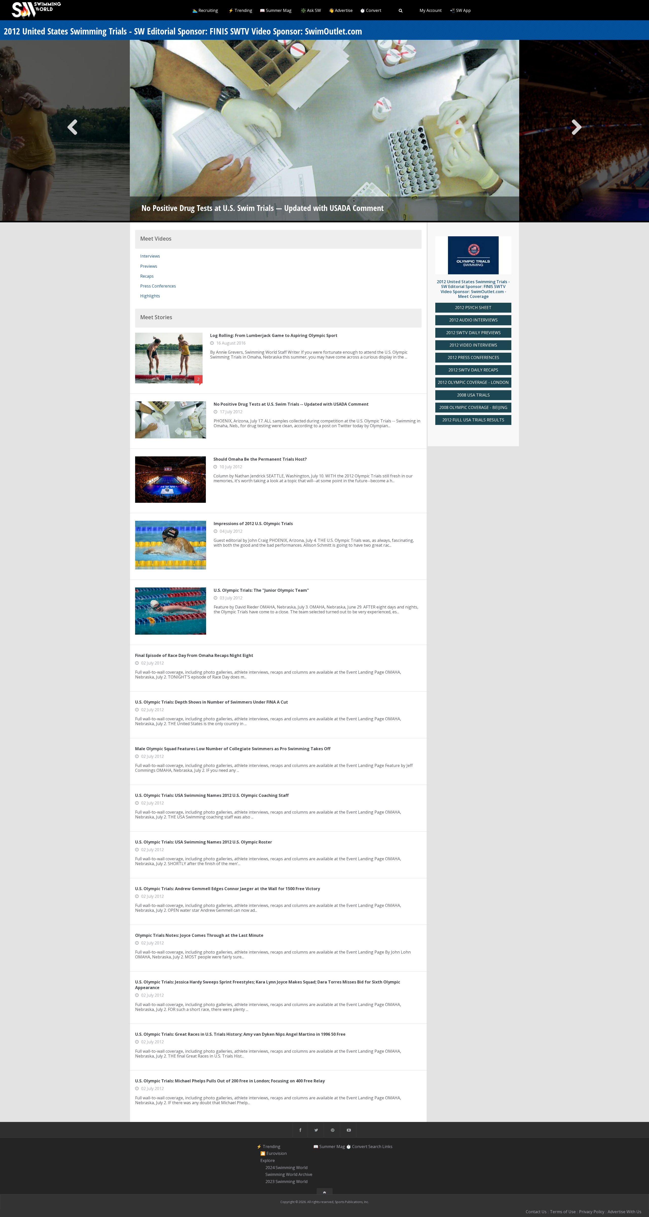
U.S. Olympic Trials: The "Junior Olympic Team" (261, 590)
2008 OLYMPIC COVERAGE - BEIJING (473, 407)
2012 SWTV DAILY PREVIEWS (473, 332)
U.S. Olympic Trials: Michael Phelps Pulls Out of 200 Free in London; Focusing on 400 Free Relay (230, 1081)
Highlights (150, 296)
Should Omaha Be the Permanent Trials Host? (260, 459)
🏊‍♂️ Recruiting (205, 10)
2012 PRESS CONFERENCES (473, 357)
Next (576, 131)
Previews (148, 266)
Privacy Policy (591, 1211)
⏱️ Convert (370, 10)
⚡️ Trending (240, 10)
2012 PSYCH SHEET (473, 307)
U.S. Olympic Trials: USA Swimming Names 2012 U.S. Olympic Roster (203, 842)
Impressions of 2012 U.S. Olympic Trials (253, 523)
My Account (431, 10)
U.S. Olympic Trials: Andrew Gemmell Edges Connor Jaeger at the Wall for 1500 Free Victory (227, 888)
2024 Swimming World (286, 1167)
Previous (72, 131)
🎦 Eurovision (273, 1153)
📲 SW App (460, 10)
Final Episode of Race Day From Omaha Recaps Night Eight (194, 655)
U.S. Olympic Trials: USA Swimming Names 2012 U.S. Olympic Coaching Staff (212, 795)
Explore (267, 1160)
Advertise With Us (624, 1211)
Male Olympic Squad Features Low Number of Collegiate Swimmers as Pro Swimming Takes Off (232, 748)
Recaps (147, 276)
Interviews (150, 256)
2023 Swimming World (286, 1181)
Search (374, 1146)
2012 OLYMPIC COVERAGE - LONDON (473, 382)
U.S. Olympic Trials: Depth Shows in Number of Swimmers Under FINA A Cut (211, 702)
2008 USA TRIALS (473, 395)
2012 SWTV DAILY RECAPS (473, 370)
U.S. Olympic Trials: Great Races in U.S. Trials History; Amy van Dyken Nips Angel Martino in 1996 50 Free (240, 1034)
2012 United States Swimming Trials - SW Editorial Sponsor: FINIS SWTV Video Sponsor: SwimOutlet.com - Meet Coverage (473, 289)
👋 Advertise (341, 10)
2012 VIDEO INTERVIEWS (473, 345)
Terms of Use (563, 1211)
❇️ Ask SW (311, 10)
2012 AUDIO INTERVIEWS (473, 320)
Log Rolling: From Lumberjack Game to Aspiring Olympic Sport (273, 335)
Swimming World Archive (288, 1174)
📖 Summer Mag (276, 10)
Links (387, 1146)
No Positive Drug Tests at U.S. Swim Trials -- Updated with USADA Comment (291, 404)
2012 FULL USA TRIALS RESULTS (473, 420)
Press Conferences (158, 286)
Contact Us (536, 1211)
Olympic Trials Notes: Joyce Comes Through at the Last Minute (199, 935)
